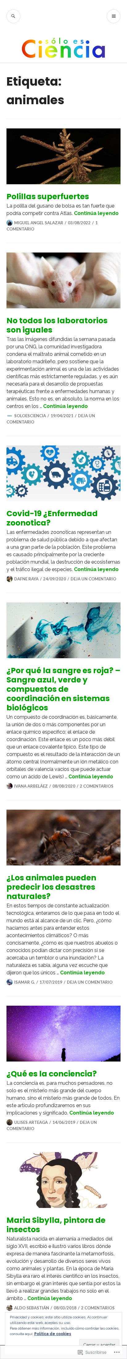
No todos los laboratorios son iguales (57, 325)
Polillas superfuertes (47, 196)
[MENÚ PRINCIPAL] (114, 16)
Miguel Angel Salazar (38, 222)
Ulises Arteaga (31, 1122)
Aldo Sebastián (31, 1307)
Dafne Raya (26, 578)
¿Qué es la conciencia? (51, 1073)
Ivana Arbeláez (31, 786)
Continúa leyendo (96, 213)
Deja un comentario (93, 578)
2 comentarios (96, 786)
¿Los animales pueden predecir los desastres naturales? (51, 887)
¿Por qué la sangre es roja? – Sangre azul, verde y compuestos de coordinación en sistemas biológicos (63, 689)
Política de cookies (52, 1334)
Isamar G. (24, 982)
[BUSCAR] (13, 16)
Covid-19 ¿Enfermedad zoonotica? (52, 518)
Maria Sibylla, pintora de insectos (55, 1225)
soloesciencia (30, 415)
